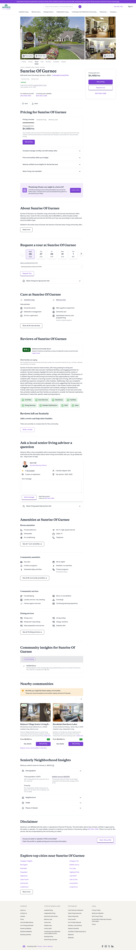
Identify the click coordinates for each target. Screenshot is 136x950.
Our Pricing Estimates (26, 925)
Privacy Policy (96, 910)
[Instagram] (106, 946)
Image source (24, 18)
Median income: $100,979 (61, 776)
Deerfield (23, 868)
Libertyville (24, 883)
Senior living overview (50, 939)
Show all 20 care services (31, 325)
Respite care (48, 925)
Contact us (23, 913)
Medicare (71, 934)
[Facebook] (102, 946)
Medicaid (71, 937)
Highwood (23, 876)
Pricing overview (28, 119)
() (30, 470)
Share (36, 103)
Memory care (53, 119)
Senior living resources (74, 913)
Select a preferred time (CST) (29, 263)
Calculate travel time (60, 75)
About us (23, 910)
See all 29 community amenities (34, 578)
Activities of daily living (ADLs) (77, 931)
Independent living (49, 913)
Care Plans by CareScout (75, 910)
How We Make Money (26, 922)
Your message (26, 479)
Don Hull (33, 463)
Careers (22, 916)
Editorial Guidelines (26, 931)
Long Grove (73, 887)
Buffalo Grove (74, 865)
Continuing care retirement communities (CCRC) (52, 932)
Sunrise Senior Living (40, 85)
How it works (72, 919)
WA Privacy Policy (97, 916)
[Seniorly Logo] (6, 6)
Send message (29, 497)
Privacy (39, 946)
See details (27, 744)
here (117, 1)
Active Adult (48, 928)
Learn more (75, 190)
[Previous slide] (22, 253)
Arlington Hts (74, 861)
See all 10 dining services (31, 632)
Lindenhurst (24, 887)
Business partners (25, 934)
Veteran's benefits (73, 928)
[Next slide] (81, 253)
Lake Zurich (73, 879)
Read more (26, 229)
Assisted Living (25, 79)
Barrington (24, 865)
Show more (26, 892)
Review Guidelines (25, 928)
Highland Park (74, 872)
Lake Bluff (72, 876)
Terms (94, 924)
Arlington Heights (26, 861)
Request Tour (27, 273)
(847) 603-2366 (41, 96)
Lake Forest (24, 879)
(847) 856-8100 (25, 96)
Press (22, 919)
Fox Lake (72, 868)
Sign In (130, 6)
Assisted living (41, 119)
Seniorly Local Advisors (75, 925)
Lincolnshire (73, 883)
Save (26, 103)
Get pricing (29, 142)
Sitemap (50, 946)
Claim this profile (105, 840)
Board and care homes (51, 916)
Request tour (100, 87)
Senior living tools (73, 916)
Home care (47, 922)
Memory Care (34, 79)
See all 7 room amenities (31, 544)
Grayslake (23, 872)
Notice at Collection (98, 913)
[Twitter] (109, 946)
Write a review (27, 429)
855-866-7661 (118, 6)
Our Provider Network (74, 922)
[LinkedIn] (112, 946)
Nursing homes (48, 936)
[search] (80, 7)
